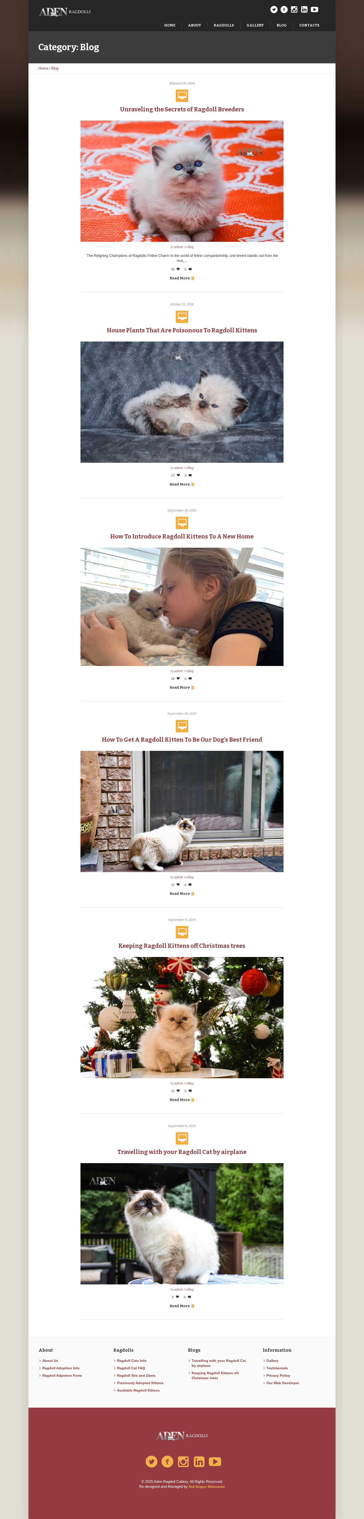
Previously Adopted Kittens (140, 1383)
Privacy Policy (278, 1375)
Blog (54, 68)
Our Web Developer (282, 1383)
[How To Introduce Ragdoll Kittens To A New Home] (182, 606)
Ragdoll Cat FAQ (131, 1368)
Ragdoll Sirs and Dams (136, 1375)
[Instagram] (294, 9)
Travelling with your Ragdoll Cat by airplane (181, 1152)
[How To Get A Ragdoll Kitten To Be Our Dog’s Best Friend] (182, 811)
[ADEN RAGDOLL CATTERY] (182, 1434)
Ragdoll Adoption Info (61, 1368)
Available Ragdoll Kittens (138, 1390)
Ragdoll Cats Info (132, 1361)
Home (43, 68)
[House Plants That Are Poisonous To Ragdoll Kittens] (182, 402)
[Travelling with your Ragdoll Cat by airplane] (182, 1223)
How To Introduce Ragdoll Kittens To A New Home (182, 536)
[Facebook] (284, 9)
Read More (180, 278)
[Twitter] (274, 9)
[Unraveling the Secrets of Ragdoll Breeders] (182, 181)
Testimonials (277, 1368)
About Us (50, 1361)
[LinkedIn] (304, 9)
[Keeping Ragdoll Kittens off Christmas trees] (182, 1017)
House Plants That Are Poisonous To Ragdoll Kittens (182, 330)
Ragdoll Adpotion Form (62, 1375)
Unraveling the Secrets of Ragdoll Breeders (182, 109)
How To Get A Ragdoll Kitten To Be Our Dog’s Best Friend (182, 739)
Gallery (272, 1361)
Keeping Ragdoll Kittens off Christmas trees (181, 945)
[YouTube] (314, 9)
